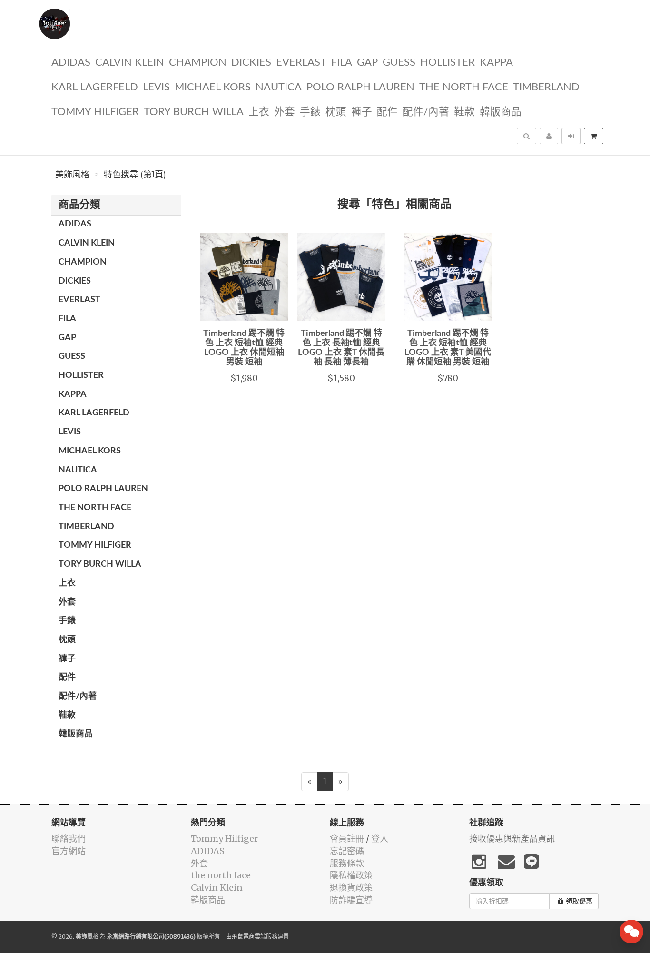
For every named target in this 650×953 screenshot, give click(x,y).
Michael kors (213, 87)
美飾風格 (72, 174)
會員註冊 (347, 838)
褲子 (361, 112)
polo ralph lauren (360, 87)
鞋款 (464, 112)
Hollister (447, 63)
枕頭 (335, 112)
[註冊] (549, 136)
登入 (379, 838)
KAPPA (496, 63)
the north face (463, 87)
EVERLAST (301, 63)
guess (399, 63)
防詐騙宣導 (351, 899)
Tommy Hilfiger (95, 112)
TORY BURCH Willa (194, 112)
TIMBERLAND (546, 87)
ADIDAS (70, 63)
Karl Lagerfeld (94, 87)
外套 (284, 112)
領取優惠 (579, 901)
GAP (367, 63)
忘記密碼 (347, 850)
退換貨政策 (351, 887)
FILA (341, 63)
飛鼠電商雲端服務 (254, 936)
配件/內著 (426, 112)
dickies (251, 63)
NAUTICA (279, 87)
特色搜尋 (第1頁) (135, 174)
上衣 (258, 112)
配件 (387, 112)
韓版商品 (501, 112)
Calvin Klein (129, 63)
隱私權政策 (351, 875)
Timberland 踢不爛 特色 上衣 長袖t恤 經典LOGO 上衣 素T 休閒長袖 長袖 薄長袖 (341, 347)
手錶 (310, 112)
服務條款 (347, 863)
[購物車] (593, 136)
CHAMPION (198, 63)
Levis (156, 87)
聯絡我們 (68, 838)
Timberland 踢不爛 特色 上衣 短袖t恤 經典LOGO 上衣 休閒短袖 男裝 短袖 (244, 347)
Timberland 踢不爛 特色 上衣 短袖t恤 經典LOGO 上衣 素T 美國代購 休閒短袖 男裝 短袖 (447, 347)
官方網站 (68, 850)
